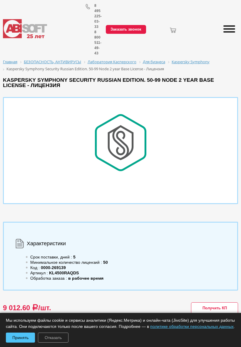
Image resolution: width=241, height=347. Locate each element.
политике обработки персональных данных (192, 326)
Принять (20, 337)
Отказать (53, 337)
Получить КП (214, 308)
